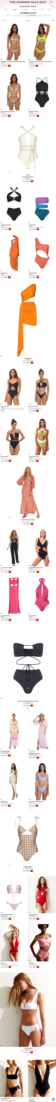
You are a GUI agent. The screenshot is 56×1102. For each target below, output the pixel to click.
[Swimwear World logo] (28, 6)
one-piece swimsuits (32, 15)
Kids (42, 9)
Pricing (28, 20)
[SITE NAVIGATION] (1, 6)
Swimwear (15, 9)
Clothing (25, 9)
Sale (50, 9)
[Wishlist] (52, 7)
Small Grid (30, 20)
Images (25, 20)
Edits (34, 9)
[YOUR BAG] (54, 7)
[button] (14, 58)
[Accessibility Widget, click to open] (53, 1099)
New (6, 9)
